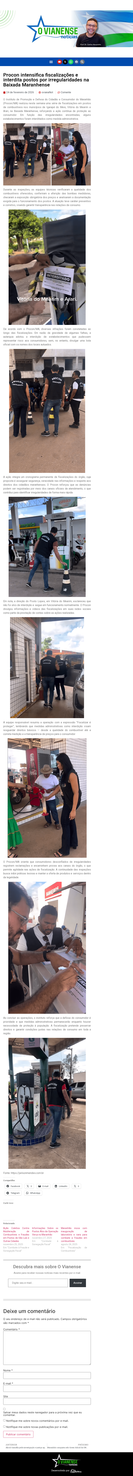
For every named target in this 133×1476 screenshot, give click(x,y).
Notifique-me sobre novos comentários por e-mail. (37, 1420)
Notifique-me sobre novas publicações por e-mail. (37, 1427)
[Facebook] (76, 61)
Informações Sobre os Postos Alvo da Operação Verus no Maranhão (45, 1231)
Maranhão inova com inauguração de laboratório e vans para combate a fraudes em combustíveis (74, 1234)
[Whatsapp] (70, 61)
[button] (51, 61)
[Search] (82, 61)
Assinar (77, 1282)
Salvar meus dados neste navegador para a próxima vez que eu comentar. (42, 1413)
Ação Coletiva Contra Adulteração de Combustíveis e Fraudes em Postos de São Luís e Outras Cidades (16, 1234)
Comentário (11, 1329)
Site (5, 1396)
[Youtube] (59, 61)
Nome (8, 1370)
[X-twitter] (65, 61)
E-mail (8, 1383)
